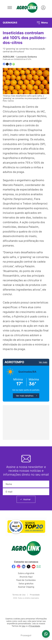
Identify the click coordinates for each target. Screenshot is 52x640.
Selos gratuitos (26, 583)
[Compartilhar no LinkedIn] (10, 64)
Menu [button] (44, 22)
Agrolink (8, 56)
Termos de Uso (19, 595)
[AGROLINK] (26, 7)
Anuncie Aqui (26, 576)
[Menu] (9, 7)
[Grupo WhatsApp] (46, 634)
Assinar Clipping (26, 587)
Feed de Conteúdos (26, 580)
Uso (23, 626)
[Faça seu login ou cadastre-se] (43, 7)
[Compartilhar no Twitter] (7, 64)
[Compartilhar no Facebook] (4, 64)
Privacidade (35, 595)
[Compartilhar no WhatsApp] (13, 64)
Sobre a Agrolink (26, 573)
